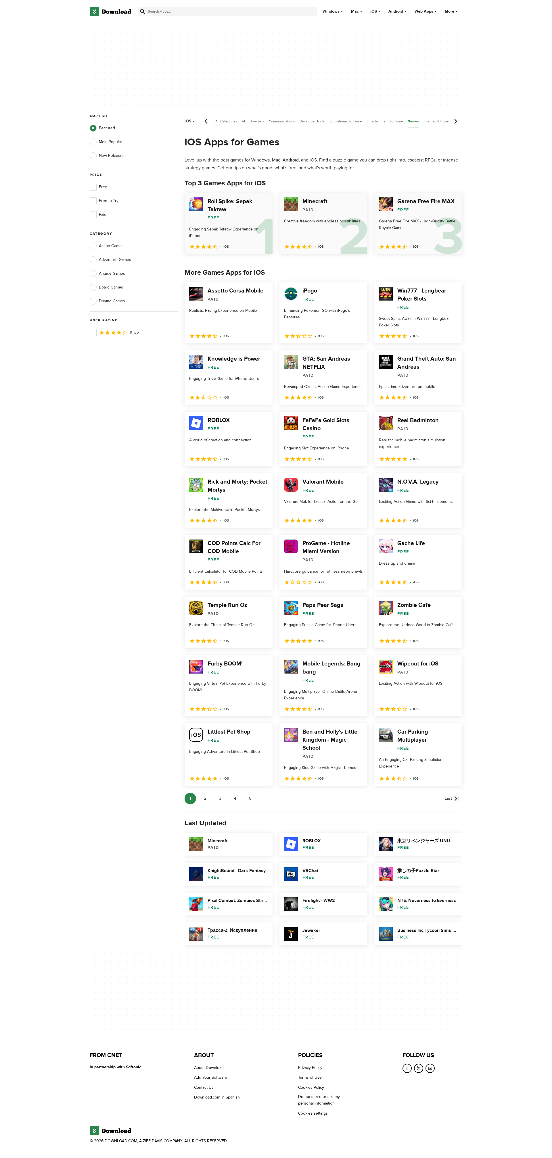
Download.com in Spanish (217, 1097)
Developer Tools (312, 121)
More (449, 11)
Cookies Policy (311, 1087)
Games (413, 121)
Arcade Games (112, 273)
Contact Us (204, 1087)
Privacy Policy (310, 1067)
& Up (134, 332)
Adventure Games (115, 259)
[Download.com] (110, 11)
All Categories (226, 121)
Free (103, 186)
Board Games (111, 287)
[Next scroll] (455, 121)
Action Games (111, 245)
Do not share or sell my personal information (319, 1100)
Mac (355, 11)
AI (243, 121)
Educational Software (345, 121)
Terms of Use (310, 1077)
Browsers (257, 121)
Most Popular (110, 141)
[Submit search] (142, 11)
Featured (107, 128)
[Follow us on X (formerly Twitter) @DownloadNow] (418, 1068)
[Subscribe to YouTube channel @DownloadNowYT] (430, 1068)
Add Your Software (210, 1077)
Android (395, 11)
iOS (373, 11)
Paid (102, 214)
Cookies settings (313, 1113)
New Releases (111, 155)
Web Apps (424, 11)
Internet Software (436, 121)
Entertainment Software (385, 121)
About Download (209, 1067)
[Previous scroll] (206, 121)
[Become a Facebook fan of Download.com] (407, 1068)
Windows (331, 11)
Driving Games (112, 301)
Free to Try (108, 200)
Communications (282, 121)
